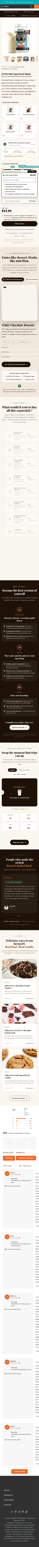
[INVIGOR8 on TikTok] (26, 1512)
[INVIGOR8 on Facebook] (15, 1512)
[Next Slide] (34, 1143)
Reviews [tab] (8, 1153)
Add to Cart (19, 224)
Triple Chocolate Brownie (13, 279)
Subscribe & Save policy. (28, 219)
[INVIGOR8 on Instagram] (19, 1512)
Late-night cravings (19, 774)
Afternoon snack (24, 770)
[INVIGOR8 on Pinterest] (23, 1512)
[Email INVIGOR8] (12, 1512)
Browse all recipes (18, 1098)
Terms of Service (29, 239)
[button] (9, 1143)
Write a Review (27, 1158)
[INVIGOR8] (19, 6)
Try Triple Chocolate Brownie (15, 364)
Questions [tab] (20, 1153)
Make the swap (18, 842)
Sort (20, 1166)
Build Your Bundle (18, 571)
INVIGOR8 (13, 1518)
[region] (19, 1143)
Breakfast (12, 770)
